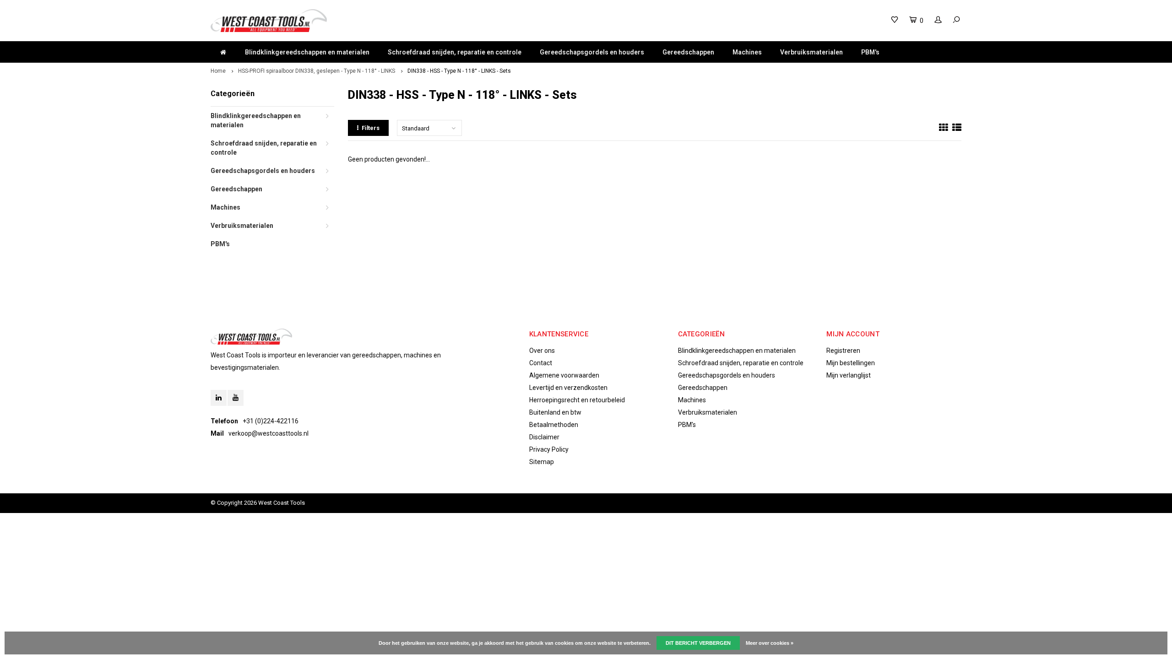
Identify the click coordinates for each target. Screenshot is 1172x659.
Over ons (542, 350)
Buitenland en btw (555, 412)
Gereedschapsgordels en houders (592, 52)
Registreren (843, 350)
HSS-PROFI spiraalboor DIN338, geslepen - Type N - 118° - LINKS (316, 71)
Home (218, 71)
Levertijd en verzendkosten (568, 387)
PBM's (870, 52)
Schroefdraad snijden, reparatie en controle (454, 52)
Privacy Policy (549, 449)
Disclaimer (544, 437)
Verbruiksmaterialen (811, 52)
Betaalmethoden (553, 424)
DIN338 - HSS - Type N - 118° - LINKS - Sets (459, 71)
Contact (540, 363)
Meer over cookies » (769, 643)
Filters (371, 127)
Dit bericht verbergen (698, 643)
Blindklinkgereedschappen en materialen (307, 52)
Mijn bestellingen (850, 363)
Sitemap (541, 461)
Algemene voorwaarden (564, 375)
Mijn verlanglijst (848, 375)
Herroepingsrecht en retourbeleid (577, 400)
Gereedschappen (688, 52)
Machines (747, 52)
